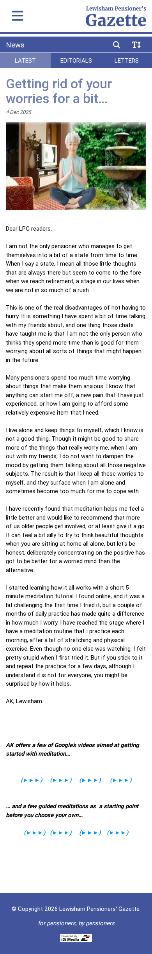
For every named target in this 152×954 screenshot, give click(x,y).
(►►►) (90, 780)
